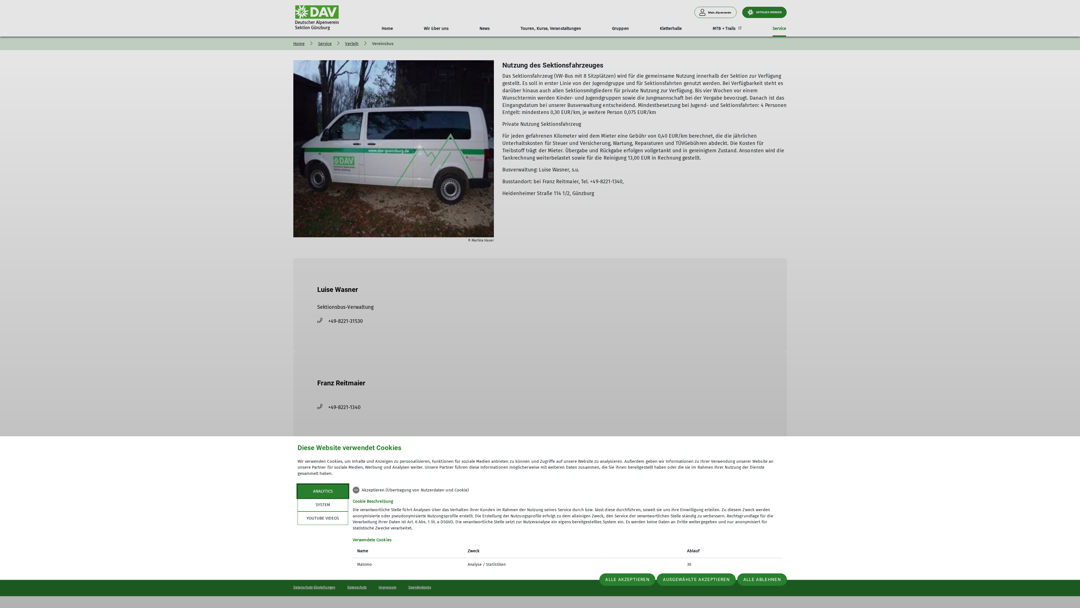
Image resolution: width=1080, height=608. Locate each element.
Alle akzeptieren (627, 579)
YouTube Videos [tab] (323, 518)
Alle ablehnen (762, 579)
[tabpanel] (568, 527)
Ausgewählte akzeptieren (696, 579)
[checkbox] (568, 490)
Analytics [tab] (323, 491)
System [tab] (323, 504)
